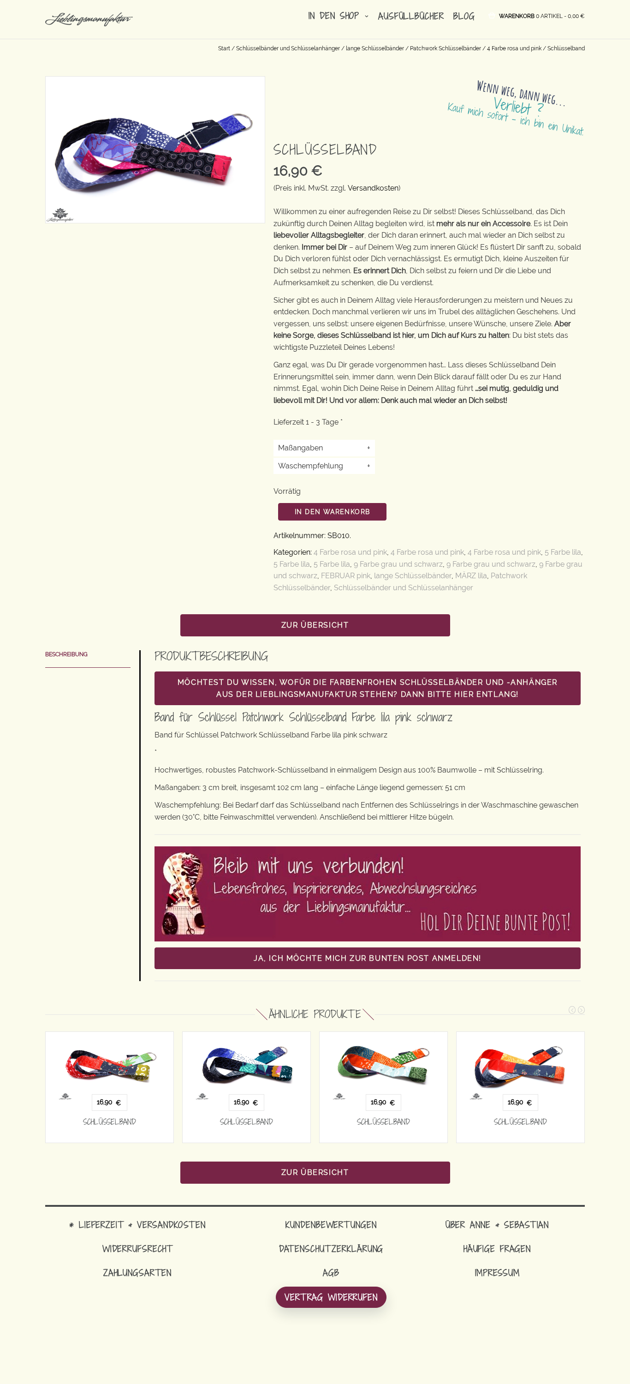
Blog (464, 16)
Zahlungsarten (137, 1272)
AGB (331, 1272)
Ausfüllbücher (411, 16)
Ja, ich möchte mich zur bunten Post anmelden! (367, 958)
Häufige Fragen (497, 1248)
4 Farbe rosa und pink (514, 48)
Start (224, 48)
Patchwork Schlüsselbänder (445, 48)
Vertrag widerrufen (331, 1297)
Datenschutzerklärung (331, 1248)
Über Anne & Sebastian (497, 1224)
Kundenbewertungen (330, 1224)
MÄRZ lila (471, 575)
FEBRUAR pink (345, 575)
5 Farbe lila (563, 552)
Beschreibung (66, 654)
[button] (542, 15)
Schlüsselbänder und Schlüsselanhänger (288, 48)
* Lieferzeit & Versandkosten (137, 1224)
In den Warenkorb (332, 511)
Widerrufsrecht (137, 1248)
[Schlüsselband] (109, 1066)
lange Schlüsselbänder (375, 48)
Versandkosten (373, 188)
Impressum (497, 1272)
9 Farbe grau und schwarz (398, 564)
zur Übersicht (315, 625)
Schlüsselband (109, 1121)
